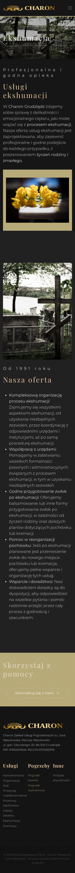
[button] (70, 8)
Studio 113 (37, 862)
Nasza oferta (27, 379)
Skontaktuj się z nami (34, 693)
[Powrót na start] (29, 8)
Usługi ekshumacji (25, 91)
